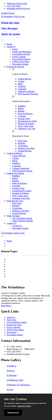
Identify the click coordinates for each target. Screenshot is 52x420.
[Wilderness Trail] (15, 380)
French (11, 13)
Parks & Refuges (25, 113)
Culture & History (14, 153)
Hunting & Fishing (26, 123)
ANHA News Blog (20, 61)
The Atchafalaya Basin (22, 218)
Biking (21, 108)
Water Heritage (13, 216)
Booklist (21, 143)
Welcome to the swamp (17, 3)
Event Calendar (19, 56)
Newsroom (11, 332)
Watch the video (10, 22)
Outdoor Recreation (15, 173)
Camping (22, 116)
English (4, 13)
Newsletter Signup (20, 64)
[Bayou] (11, 370)
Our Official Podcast (21, 59)
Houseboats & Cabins (27, 121)
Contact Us (12, 223)
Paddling (22, 106)
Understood (13, 413)
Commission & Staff (21, 54)
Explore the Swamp (15, 66)
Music (20, 84)
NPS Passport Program (28, 94)
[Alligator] (12, 375)
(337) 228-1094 (13, 6)
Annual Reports (25, 151)
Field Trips (22, 141)
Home (9, 44)
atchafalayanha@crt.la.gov (18, 8)
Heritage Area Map (26, 148)
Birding (21, 111)
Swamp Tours (24, 118)
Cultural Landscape (26, 91)
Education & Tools (15, 201)
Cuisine (21, 81)
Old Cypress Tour (25, 126)
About (15, 49)
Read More (7, 305)
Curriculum (23, 146)
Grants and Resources (21, 51)
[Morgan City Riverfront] (18, 385)
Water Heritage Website (22, 221)
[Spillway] (12, 366)
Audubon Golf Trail (26, 128)
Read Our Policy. (24, 406)
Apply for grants (10, 33)
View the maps (9, 28)
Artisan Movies (24, 79)
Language (22, 89)
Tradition (22, 86)
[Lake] (10, 389)
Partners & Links (14, 325)
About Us (11, 46)
